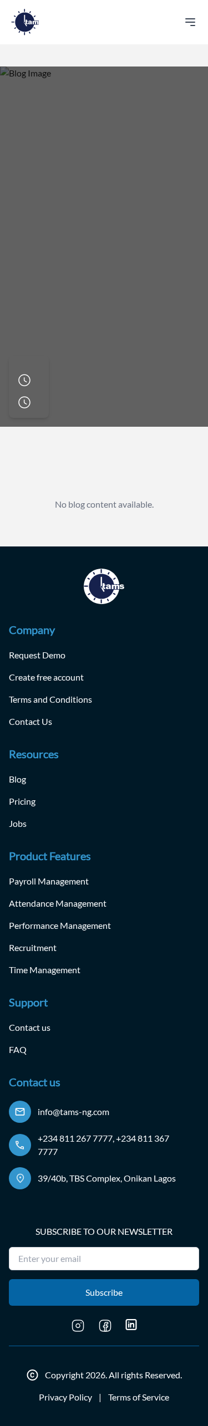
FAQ (18, 1049)
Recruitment (33, 947)
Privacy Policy (65, 1397)
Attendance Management (57, 903)
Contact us (29, 1027)
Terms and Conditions (50, 699)
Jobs (18, 823)
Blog (17, 779)
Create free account (46, 677)
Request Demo (37, 655)
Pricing (22, 801)
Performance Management (60, 925)
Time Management (44, 969)
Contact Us (30, 721)
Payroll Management (49, 881)
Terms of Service (138, 1397)
